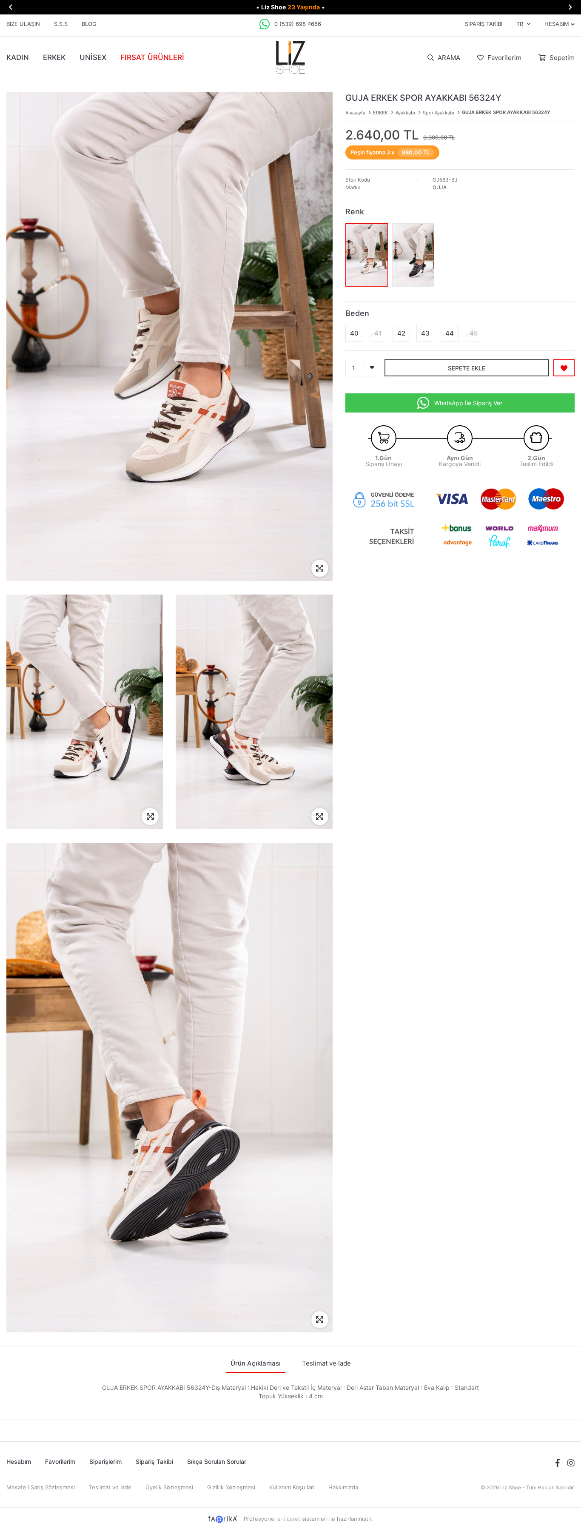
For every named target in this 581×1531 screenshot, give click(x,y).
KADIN (17, 57)
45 (474, 333)
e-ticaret (288, 1518)
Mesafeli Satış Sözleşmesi (40, 1487)
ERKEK (54, 57)
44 (449, 333)
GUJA (440, 187)
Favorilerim (503, 57)
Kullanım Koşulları (291, 1487)
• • (290, 7)
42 (401, 333)
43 (425, 333)
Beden (357, 312)
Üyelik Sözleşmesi (169, 1487)
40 (354, 333)
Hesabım (18, 1461)
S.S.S (61, 23)
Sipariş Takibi (483, 23)
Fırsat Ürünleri (152, 57)
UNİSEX (93, 57)
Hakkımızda (343, 1487)
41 (378, 333)
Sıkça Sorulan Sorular (216, 1461)
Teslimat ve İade (110, 1487)
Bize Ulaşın (23, 23)
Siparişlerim (105, 1461)
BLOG (89, 23)
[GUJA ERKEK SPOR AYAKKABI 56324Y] (366, 255)
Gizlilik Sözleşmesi (231, 1487)
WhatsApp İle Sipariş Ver (468, 402)
